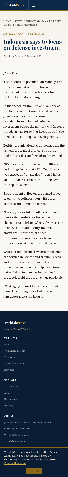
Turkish (14, 5)
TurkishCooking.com (16, 435)
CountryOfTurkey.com (17, 428)
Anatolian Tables (14, 363)
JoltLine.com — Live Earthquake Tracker (28, 422)
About (8, 393)
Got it (33, 471)
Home (7, 21)
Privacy (8, 405)
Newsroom (10, 399)
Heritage (9, 369)
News (18, 21)
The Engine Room (14, 351)
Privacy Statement (15, 463)
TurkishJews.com (14, 441)
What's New (11, 386)
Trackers (9, 357)
